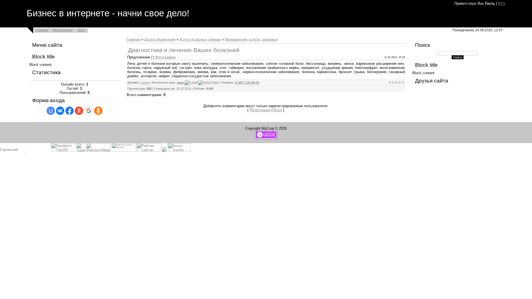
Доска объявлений (159, 39)
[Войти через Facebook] (69, 111)
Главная (41, 30)
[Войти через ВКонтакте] (60, 111)
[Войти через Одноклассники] (98, 111)
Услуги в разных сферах (200, 39)
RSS (501, 3)
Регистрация (63, 30)
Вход (81, 30)
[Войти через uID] (51, 111)
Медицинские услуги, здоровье (251, 39)
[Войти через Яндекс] (79, 111)
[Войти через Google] (88, 110)
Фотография (165, 57)
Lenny (145, 82)
